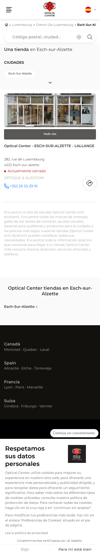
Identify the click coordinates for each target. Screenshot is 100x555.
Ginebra (11, 406)
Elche (27, 368)
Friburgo (29, 406)
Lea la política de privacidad (26, 533)
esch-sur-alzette (20, 73)
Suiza (9, 401)
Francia (12, 382)
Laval (44, 350)
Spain (10, 363)
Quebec (30, 350)
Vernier (45, 406)
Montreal (12, 350)
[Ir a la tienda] (50, 147)
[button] (9, 9)
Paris (19, 387)
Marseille (35, 387)
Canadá (12, 344)
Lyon (8, 387)
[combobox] (50, 37)
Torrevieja (42, 368)
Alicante (11, 368)
